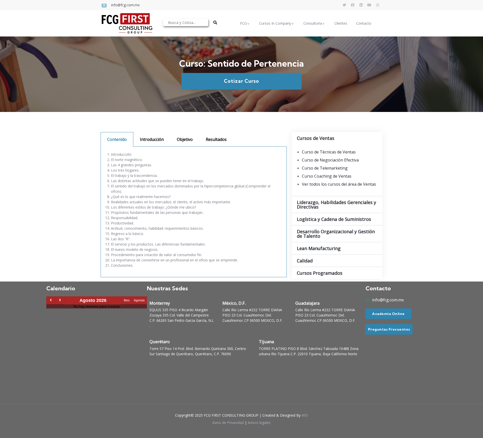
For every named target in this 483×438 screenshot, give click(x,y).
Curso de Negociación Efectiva (330, 160)
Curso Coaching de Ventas (326, 176)
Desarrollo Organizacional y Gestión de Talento (336, 233)
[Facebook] (352, 5)
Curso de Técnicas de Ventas (329, 152)
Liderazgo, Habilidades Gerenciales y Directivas (336, 204)
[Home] (127, 23)
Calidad (305, 261)
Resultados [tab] (216, 139)
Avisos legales (259, 422)
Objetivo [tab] (185, 139)
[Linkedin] (361, 5)
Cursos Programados (319, 273)
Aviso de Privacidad (228, 422)
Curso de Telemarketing (325, 168)
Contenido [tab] (117, 139)
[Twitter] (344, 5)
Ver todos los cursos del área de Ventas (339, 184)
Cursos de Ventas (315, 138)
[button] (337, 138)
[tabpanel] (194, 212)
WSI (305, 415)
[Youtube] (369, 5)
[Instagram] (377, 5)
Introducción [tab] (152, 139)
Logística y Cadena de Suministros (334, 219)
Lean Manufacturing (319, 248)
